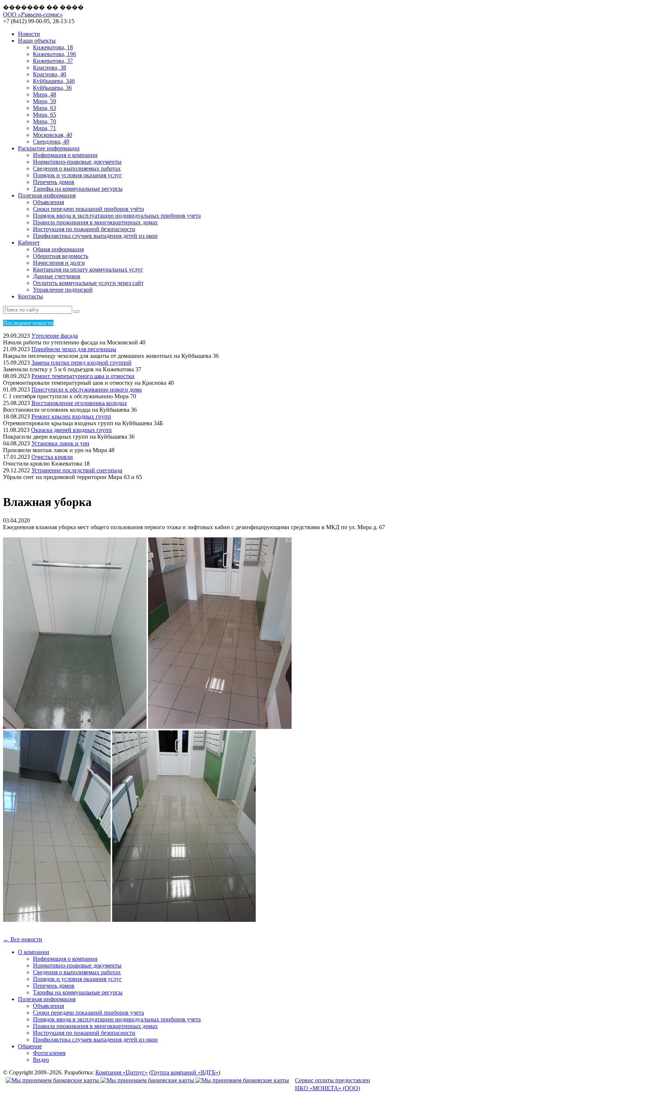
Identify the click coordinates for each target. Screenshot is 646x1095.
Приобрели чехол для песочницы (73, 349)
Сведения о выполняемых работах (77, 168)
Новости (29, 34)
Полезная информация (47, 195)
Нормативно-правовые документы (77, 162)
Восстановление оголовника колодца (79, 403)
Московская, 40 (52, 135)
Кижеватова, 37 (53, 61)
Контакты (30, 296)
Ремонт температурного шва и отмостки (83, 376)
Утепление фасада (54, 335)
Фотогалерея (49, 1053)
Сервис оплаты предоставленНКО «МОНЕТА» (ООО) (332, 1084)
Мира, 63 (44, 108)
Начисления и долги (59, 263)
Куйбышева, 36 (52, 88)
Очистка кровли (52, 457)
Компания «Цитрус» (121, 1072)
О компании (33, 952)
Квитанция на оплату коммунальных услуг (88, 269)
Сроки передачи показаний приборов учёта (88, 209)
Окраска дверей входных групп (71, 430)
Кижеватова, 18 (53, 47)
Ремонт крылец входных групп (71, 416)
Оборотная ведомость (60, 256)
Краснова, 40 (49, 74)
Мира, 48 (44, 94)
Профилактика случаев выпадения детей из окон (95, 236)
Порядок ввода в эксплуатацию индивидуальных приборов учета (117, 215)
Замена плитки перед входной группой (81, 362)
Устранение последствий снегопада (76, 470)
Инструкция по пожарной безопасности (84, 229)
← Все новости (22, 939)
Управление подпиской (63, 289)
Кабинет (29, 242)
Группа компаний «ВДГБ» (184, 1072)
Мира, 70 (44, 121)
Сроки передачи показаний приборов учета (88, 1012)
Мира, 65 (44, 114)
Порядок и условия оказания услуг (77, 175)
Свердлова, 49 (51, 141)
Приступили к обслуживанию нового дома (86, 389)
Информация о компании (65, 155)
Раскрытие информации (49, 148)
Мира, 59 (44, 101)
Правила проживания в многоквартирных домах (95, 222)
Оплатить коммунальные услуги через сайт (88, 283)
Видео (41, 1059)
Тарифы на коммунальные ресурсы (78, 188)
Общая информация (58, 249)
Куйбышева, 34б (54, 81)
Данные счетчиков (56, 276)
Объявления (48, 202)
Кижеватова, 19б (54, 54)
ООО (33, 14)
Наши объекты (37, 40)
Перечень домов (53, 182)
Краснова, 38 (49, 67)
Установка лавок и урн (60, 443)
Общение (30, 1046)
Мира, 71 (44, 128)
